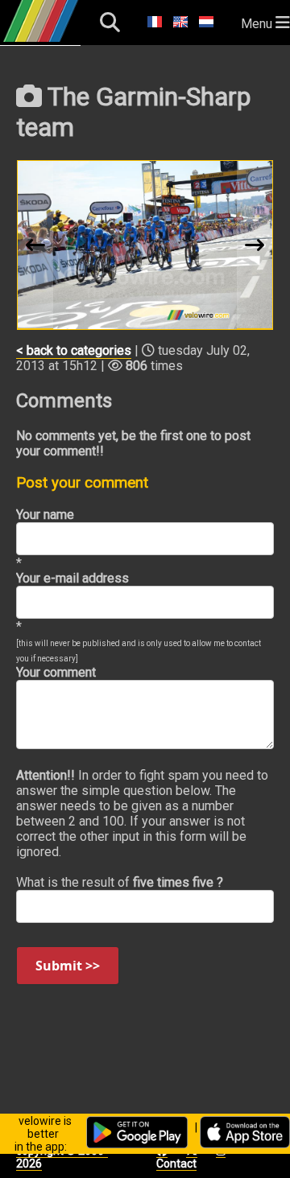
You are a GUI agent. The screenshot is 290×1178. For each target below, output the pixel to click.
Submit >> (67, 965)
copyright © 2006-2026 (62, 1157)
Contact (176, 1163)
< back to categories (73, 350)
